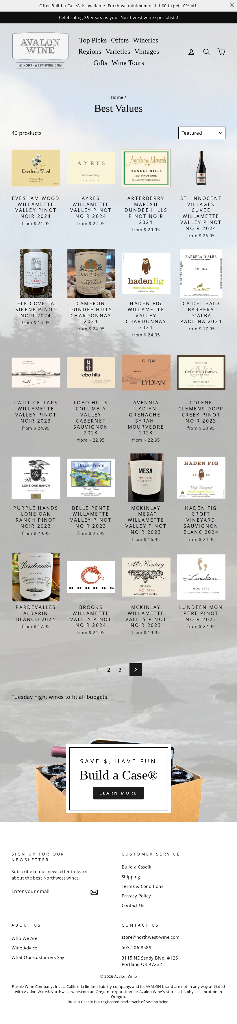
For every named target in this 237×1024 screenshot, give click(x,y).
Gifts (100, 62)
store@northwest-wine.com (151, 937)
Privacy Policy (136, 896)
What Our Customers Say (38, 957)
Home (117, 97)
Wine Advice (24, 948)
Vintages (146, 51)
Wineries (145, 40)
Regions (89, 51)
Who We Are (25, 938)
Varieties (117, 51)
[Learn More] (118, 778)
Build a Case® (136, 867)
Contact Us (133, 905)
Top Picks (93, 40)
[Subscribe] (94, 891)
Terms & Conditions (142, 886)
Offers (120, 40)
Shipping (131, 876)
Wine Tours (128, 62)
